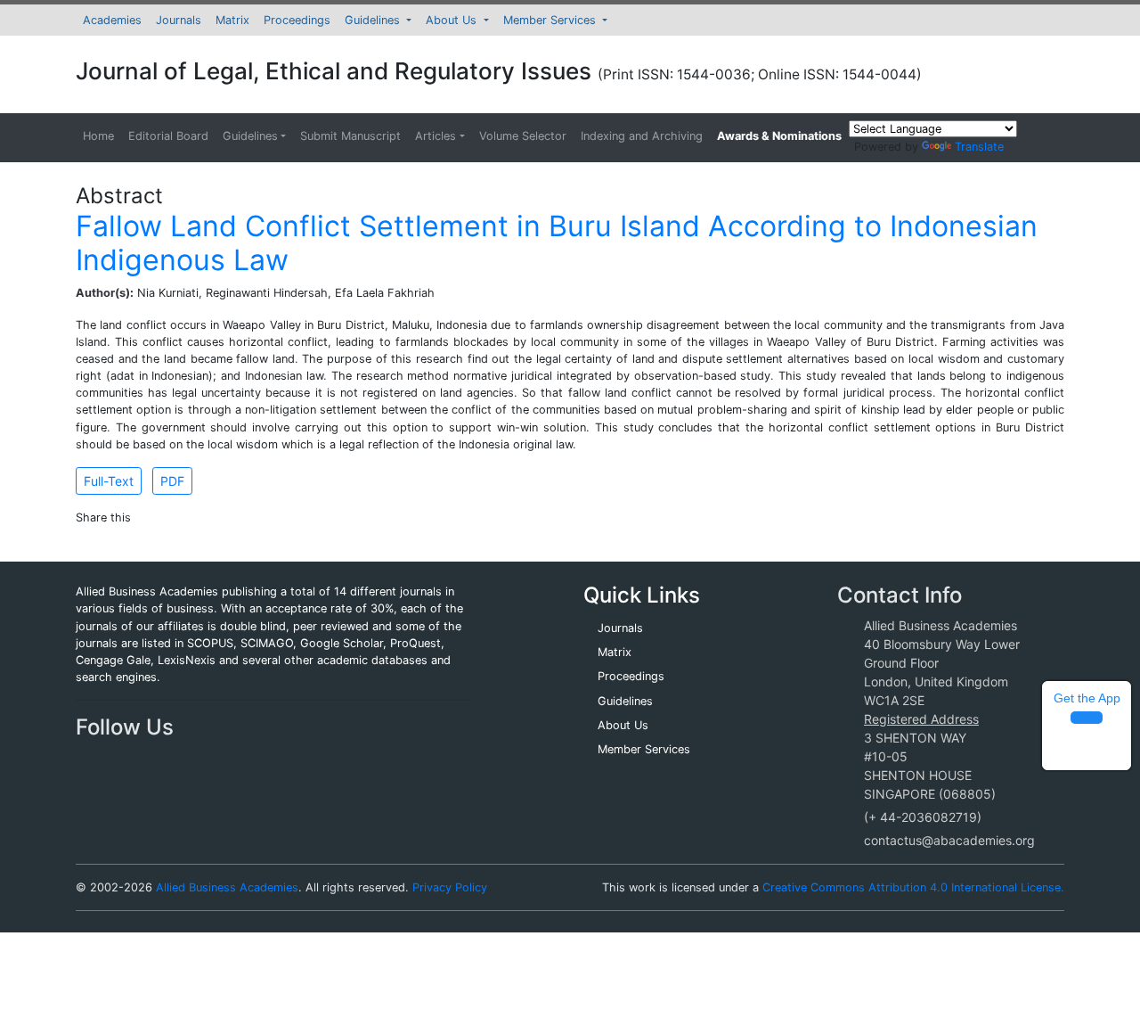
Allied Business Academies (227, 887)
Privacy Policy (449, 887)
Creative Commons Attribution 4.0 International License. (913, 887)
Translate (979, 146)
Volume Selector (522, 136)
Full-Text (109, 480)
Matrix (232, 20)
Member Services (551, 20)
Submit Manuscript (350, 136)
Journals (178, 20)
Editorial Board (168, 136)
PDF (172, 480)
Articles (435, 136)
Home (98, 136)
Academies (112, 20)
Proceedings (297, 20)
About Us (453, 20)
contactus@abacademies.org (949, 840)
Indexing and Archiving (642, 136)
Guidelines (374, 20)
